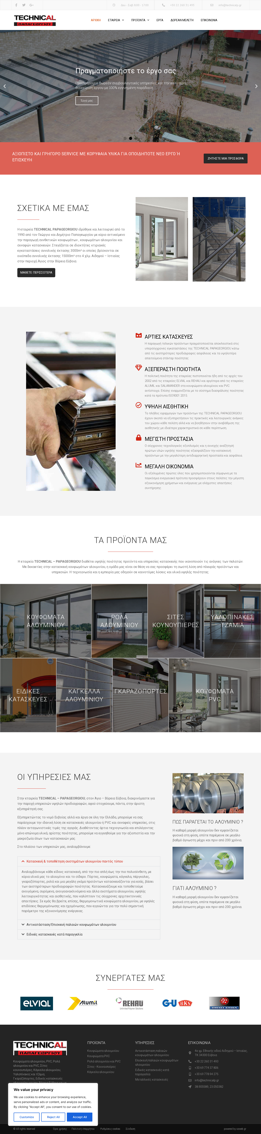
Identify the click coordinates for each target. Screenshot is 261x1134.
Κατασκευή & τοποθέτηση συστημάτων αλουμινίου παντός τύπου (75, 861)
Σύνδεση (130, 1128)
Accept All (80, 1117)
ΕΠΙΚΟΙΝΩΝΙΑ (209, 20)
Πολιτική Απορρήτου (83, 1128)
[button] (4, 86)
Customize (27, 1117)
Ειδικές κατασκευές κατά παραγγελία (54, 934)
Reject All (53, 1117)
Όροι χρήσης (60, 1128)
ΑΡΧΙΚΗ (96, 20)
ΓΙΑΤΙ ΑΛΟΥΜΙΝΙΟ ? (194, 888)
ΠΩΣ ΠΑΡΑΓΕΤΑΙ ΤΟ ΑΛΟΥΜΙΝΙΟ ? (208, 822)
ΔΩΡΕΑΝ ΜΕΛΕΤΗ (182, 20)
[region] (53, 1104)
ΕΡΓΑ (160, 20)
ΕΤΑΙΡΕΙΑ (114, 20)
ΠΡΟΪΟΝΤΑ (138, 20)
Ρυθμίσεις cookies (110, 1128)
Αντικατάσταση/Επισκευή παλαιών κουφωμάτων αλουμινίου (71, 925)
